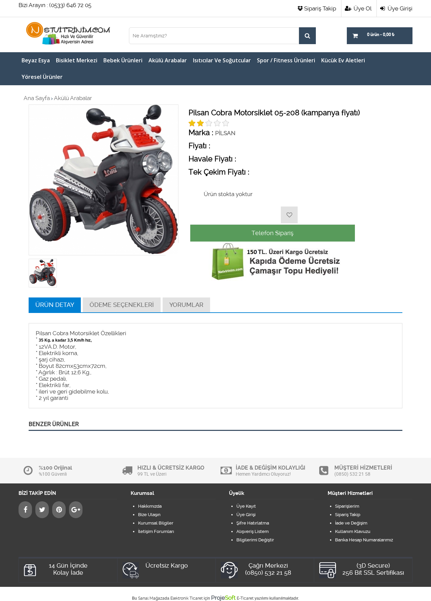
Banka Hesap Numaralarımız (364, 539)
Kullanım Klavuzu (352, 531)
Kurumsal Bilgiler (155, 523)
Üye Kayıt (246, 506)
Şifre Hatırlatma (252, 523)
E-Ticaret (245, 598)
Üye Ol (361, 8)
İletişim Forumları (156, 531)
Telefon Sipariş (273, 232)
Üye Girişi (399, 8)
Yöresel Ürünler (42, 77)
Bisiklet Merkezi (76, 60)
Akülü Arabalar (167, 60)
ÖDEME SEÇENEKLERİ (122, 304)
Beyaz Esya (36, 60)
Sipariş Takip (320, 8)
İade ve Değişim (351, 523)
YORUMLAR (186, 304)
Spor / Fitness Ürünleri (286, 60)
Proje (223, 597)
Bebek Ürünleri (122, 60)
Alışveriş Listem (252, 531)
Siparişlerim (347, 506)
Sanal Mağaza (151, 598)
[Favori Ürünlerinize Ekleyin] (289, 215)
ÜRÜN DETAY (54, 304)
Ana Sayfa (37, 98)
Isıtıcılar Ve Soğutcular (222, 60)
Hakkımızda (150, 506)
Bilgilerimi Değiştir (255, 539)
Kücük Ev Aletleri (343, 60)
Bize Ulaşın (149, 514)
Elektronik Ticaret (186, 598)
